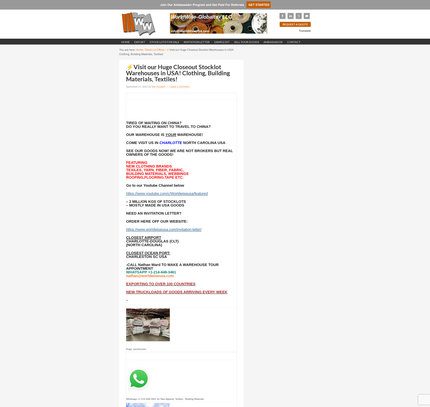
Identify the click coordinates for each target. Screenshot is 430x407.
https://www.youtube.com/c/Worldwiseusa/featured (167, 193)
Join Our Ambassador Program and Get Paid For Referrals (201, 5)
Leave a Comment (179, 86)
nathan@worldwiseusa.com (150, 276)
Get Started (258, 5)
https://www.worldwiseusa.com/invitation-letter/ (164, 229)
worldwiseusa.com (146, 23)
